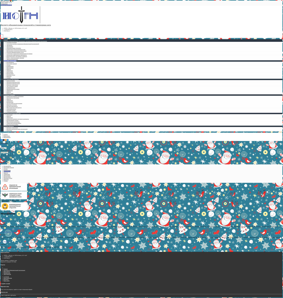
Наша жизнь (7, 136)
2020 (185, 146)
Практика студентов (11, 104)
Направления (9, 102)
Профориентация (10, 87)
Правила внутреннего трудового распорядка (17, 119)
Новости (8, 69)
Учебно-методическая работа (13, 123)
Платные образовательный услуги (15, 52)
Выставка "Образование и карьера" (8, 232)
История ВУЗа (10, 62)
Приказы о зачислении (12, 85)
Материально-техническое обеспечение (16, 51)
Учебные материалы (11, 111)
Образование (9, 46)
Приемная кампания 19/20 (13, 82)
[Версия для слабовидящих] (2, 35)
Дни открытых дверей (12, 86)
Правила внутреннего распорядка (15, 96)
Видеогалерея (9, 73)
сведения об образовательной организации (14, 41)
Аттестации (9, 114)
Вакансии (8, 76)
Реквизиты (9, 130)
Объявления (9, 70)
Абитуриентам (7, 79)
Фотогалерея (9, 72)
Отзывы (8, 77)
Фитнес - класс (4, 221)
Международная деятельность (14, 107)
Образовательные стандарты (13, 48)
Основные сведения (11, 42)
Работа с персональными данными (15, 58)
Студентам (6, 95)
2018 (2, 146)
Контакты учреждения (12, 127)
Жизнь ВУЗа (7, 61)
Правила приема (10, 80)
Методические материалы (13, 121)
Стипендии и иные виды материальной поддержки (19, 53)
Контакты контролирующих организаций (16, 129)
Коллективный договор (12, 120)
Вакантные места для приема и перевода (16, 56)
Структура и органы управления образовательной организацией (22, 44)
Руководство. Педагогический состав (15, 49)
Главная (6, 39)
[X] (3, 140)
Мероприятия (9, 68)
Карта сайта (7, 280)
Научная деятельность (12, 106)
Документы (9, 45)
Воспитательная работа (12, 124)
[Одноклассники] (5, 140)
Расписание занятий (11, 63)
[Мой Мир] (8, 140)
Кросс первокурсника (5, 241)
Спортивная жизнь (11, 109)
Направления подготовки (12, 89)
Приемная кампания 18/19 (13, 83)
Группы (8, 65)
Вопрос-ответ (9, 93)
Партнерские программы (12, 97)
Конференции (9, 66)
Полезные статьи (10, 75)
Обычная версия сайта (6, 5)
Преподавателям (8, 113)
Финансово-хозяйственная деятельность (16, 55)
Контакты (6, 126)
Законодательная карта (12, 59)
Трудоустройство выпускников (14, 103)
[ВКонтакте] (1, 140)
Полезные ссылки (10, 110)
